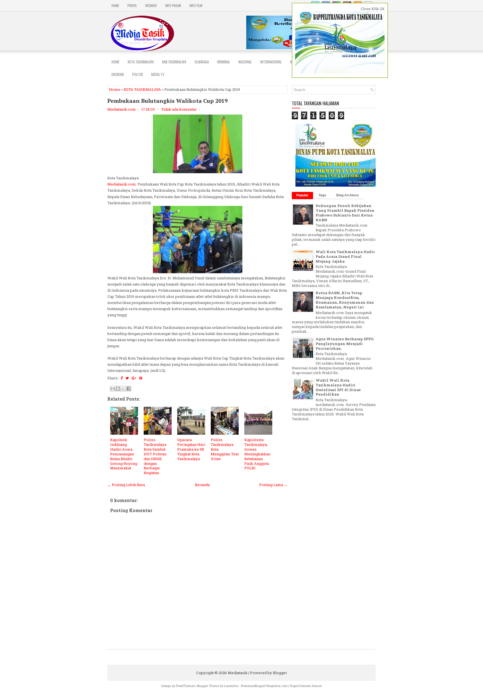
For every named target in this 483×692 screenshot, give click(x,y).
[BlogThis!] (118, 388)
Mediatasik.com (121, 184)
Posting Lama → (273, 484)
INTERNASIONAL (271, 62)
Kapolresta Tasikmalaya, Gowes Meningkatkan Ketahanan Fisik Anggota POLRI (257, 453)
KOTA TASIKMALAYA (142, 89)
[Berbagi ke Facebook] (128, 388)
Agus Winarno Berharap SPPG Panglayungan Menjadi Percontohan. (344, 343)
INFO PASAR (173, 5)
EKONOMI (118, 74)
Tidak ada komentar (179, 109)
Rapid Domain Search (306, 686)
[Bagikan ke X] (123, 388)
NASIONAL (245, 62)
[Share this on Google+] (134, 378)
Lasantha (231, 686)
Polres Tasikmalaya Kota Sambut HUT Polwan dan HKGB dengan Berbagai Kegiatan (155, 456)
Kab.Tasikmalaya (174, 62)
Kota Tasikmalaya (141, 62)
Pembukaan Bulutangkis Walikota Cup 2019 (167, 101)
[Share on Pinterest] (141, 378)
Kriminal (223, 62)
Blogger (280, 672)
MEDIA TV (157, 74)
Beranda (202, 484)
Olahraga (202, 62)
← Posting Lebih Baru (126, 484)
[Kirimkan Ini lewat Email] (112, 388)
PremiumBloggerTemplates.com (264, 686)
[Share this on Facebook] (121, 378)
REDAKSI (151, 5)
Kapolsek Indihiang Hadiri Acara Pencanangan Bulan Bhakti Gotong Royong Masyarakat (123, 453)
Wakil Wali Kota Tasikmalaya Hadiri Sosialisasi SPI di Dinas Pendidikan (338, 387)
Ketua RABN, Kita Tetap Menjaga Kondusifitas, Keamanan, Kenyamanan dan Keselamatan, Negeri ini (345, 300)
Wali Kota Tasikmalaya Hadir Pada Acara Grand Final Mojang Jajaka (345, 256)
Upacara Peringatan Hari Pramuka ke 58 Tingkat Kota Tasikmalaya (191, 449)
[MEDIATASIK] (336, 185)
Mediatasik (238, 672)
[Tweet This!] (127, 378)
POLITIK (137, 74)
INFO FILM (196, 5)
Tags (322, 195)
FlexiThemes (185, 686)
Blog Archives (347, 195)
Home (115, 5)
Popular (302, 195)
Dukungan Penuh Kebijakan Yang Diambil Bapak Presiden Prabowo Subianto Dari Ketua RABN (345, 212)
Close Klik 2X (373, 8)
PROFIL (132, 5)
